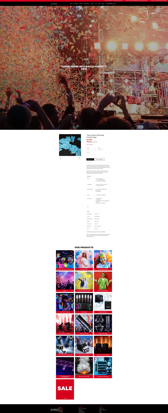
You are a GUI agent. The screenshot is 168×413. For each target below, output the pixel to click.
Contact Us (101, 408)
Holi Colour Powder (82, 408)
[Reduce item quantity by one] (87, 154)
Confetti (80, 3)
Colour (87, 147)
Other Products (87, 3)
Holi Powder (75, 3)
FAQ (96, 3)
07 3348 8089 (109, 3)
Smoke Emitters (81, 412)
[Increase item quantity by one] (92, 154)
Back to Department (99, 159)
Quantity (88, 152)
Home (71, 3)
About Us (92, 3)
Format (99, 147)
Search (103, 3)
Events (99, 3)
